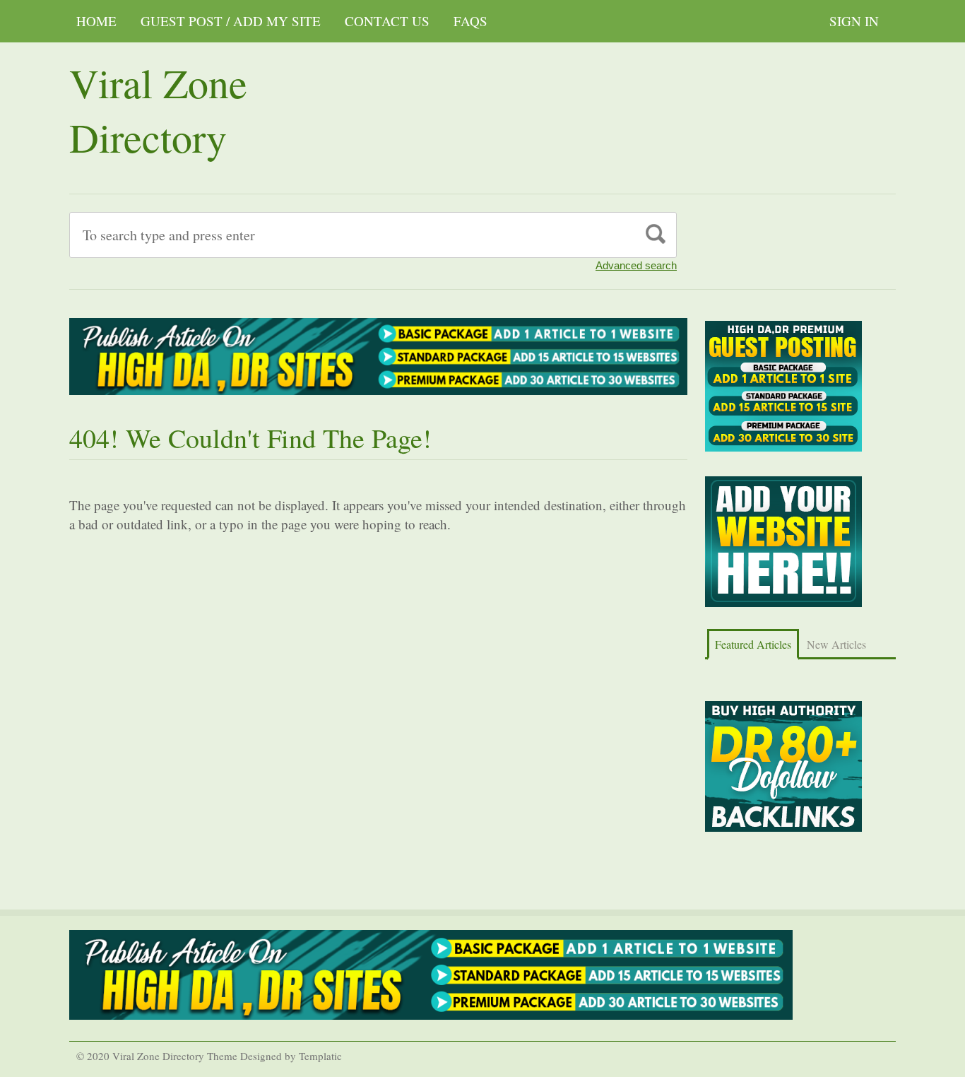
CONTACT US (387, 21)
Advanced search (636, 265)
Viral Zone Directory (158, 109)
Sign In (854, 21)
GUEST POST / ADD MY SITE (231, 21)
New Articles (836, 644)
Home (96, 21)
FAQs (470, 21)
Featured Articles (753, 644)
